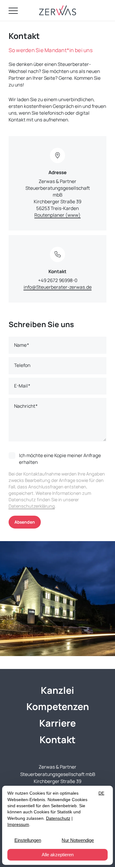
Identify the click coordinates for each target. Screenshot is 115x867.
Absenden (24, 522)
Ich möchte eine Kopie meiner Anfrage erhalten (60, 459)
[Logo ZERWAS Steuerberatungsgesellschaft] (57, 10)
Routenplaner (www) (57, 215)
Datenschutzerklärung (32, 506)
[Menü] (13, 10)
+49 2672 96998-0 (57, 280)
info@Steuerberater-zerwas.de (58, 287)
